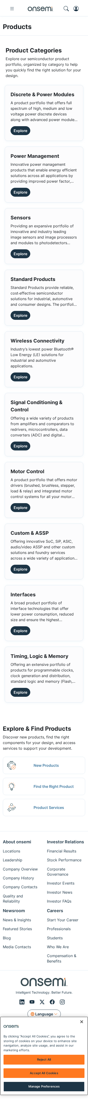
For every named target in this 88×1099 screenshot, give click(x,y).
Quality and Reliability (13, 899)
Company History (18, 878)
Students (55, 938)
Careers (55, 910)
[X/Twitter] (43, 1002)
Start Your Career (62, 920)
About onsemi (17, 841)
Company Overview (20, 869)
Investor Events (60, 883)
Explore (20, 130)
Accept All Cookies (44, 1073)
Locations (11, 851)
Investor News (59, 892)
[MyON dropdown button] (77, 9)
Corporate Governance (57, 872)
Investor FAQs (59, 901)
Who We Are (58, 946)
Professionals (59, 928)
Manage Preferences (44, 1086)
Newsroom (14, 910)
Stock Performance (64, 860)
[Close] (82, 1022)
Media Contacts (17, 946)
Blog (7, 938)
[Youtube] (33, 1002)
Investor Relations (65, 841)
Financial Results (61, 851)
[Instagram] (62, 1002)
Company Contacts (20, 887)
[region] (44, 1056)
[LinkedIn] (22, 1002)
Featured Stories (17, 928)
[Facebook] (53, 1002)
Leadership (12, 860)
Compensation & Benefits (61, 958)
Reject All (44, 1059)
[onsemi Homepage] (40, 8)
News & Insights (17, 920)
